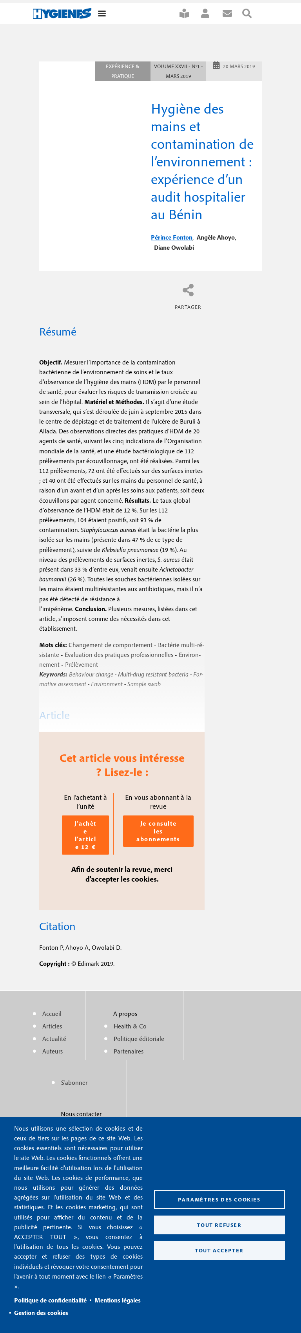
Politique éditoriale (139, 1039)
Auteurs (52, 1051)
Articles (52, 1026)
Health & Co (130, 1026)
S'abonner (189, 13)
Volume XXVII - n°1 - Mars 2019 (178, 71)
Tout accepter (219, 1250)
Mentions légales (117, 1300)
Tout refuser (219, 1224)
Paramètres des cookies (219, 1199)
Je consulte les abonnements (158, 831)
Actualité (54, 1039)
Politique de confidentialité (50, 1300)
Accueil (52, 1013)
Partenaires (128, 1051)
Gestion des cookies (41, 1313)
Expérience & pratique (123, 71)
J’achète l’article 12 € (85, 835)
